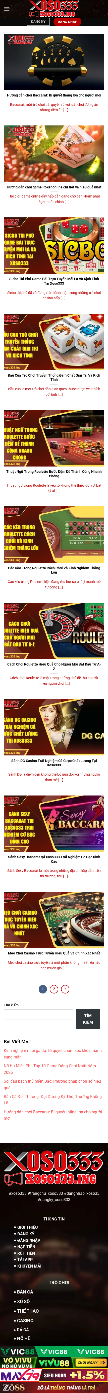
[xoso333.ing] (54, 9)
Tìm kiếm (11, 1005)
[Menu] (7, 9)
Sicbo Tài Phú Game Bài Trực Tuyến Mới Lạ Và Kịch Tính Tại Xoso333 (54, 281)
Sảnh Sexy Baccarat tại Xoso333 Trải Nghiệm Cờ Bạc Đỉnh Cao (54, 859)
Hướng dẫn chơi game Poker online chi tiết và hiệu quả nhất (54, 187)
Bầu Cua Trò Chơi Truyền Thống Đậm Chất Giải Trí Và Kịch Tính (54, 377)
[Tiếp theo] (65, 989)
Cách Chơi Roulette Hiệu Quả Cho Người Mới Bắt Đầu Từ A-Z (54, 666)
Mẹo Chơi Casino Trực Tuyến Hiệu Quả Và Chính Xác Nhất (54, 953)
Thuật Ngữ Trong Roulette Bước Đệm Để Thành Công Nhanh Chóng (54, 474)
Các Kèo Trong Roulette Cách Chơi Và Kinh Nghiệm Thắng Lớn (54, 570)
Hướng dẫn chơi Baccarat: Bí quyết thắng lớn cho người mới (54, 95)
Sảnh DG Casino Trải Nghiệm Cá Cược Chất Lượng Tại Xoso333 (54, 763)
